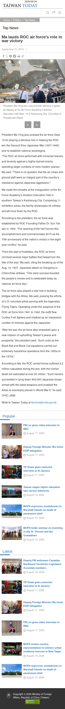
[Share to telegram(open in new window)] (14, 56)
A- (28, 124)
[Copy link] (22, 56)
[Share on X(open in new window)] (6, 56)
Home (6, 20)
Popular (8, 416)
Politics (17, 20)
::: (3, 1)
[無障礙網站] (32, 701)
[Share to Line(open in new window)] (10, 56)
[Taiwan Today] (20, 5)
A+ (37, 124)
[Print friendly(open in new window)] (18, 56)
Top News (30, 20)
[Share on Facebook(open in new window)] (3, 56)
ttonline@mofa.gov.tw (44, 402)
